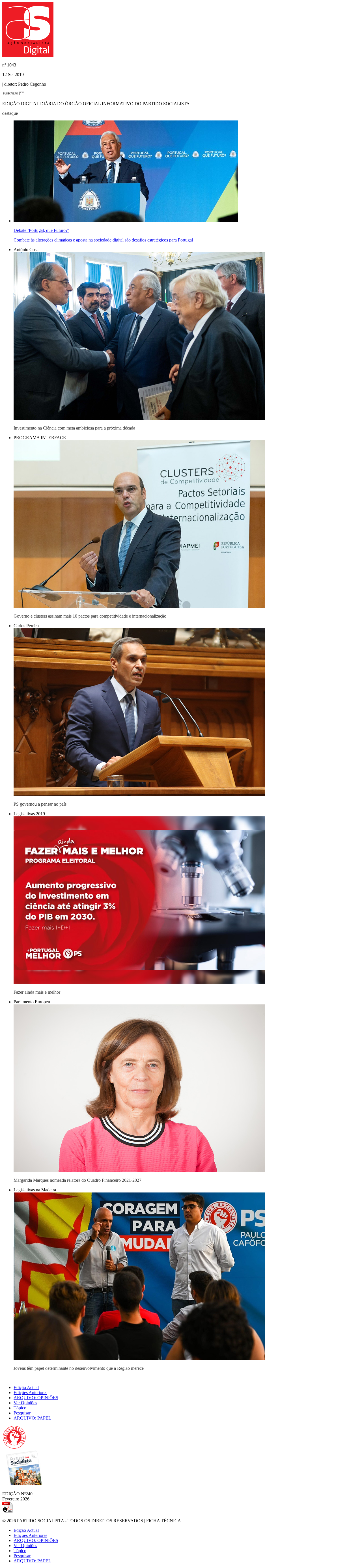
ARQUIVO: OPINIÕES (36, 1397)
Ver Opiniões (25, 1402)
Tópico (20, 1407)
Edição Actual (26, 1387)
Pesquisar (22, 1412)
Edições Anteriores (30, 1392)
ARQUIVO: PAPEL (32, 1418)
